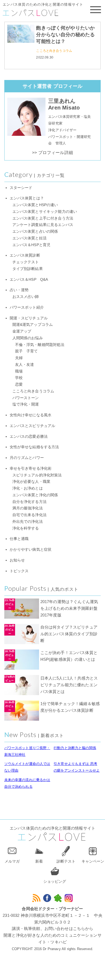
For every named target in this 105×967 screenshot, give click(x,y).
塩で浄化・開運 (25, 404)
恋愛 (19, 384)
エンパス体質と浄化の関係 (35, 495)
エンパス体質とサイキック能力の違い (44, 212)
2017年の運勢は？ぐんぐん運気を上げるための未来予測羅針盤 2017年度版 (71, 608)
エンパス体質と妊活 (29, 238)
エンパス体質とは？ (27, 198)
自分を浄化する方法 (29, 502)
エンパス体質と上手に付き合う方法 (42, 218)
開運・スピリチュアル (29, 318)
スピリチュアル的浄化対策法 (37, 475)
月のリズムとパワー (27, 458)
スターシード (21, 188)
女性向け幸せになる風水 (31, 415)
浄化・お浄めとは (27, 488)
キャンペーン (93, 861)
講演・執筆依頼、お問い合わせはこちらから (52, 928)
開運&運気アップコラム (32, 325)
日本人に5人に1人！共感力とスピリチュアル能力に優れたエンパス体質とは (69, 685)
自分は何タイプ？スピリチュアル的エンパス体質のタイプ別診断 (68, 634)
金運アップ (22, 331)
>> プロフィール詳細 (52, 152)
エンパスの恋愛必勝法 (29, 437)
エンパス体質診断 (25, 255)
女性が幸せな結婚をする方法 (34, 447)
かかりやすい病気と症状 (31, 550)
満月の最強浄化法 (27, 508)
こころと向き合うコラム (54, 51)
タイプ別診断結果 (27, 269)
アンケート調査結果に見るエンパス (42, 225)
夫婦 (19, 358)
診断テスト (66, 861)
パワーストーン (25, 398)
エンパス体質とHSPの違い (35, 205)
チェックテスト (25, 262)
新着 (39, 861)
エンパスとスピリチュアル (32, 426)
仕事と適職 (19, 539)
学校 (19, 378)
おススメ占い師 (25, 297)
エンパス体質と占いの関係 (35, 231)
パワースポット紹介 (27, 307)
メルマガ (12, 861)
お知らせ (17, 560)
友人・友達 (24, 365)
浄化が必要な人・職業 (31, 482)
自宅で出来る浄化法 (29, 515)
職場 (19, 371)
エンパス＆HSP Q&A (29, 280)
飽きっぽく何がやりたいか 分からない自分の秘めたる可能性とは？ (65, 34)
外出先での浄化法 (27, 522)
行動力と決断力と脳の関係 (75, 748)
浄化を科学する (25, 528)
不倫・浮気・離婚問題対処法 (40, 345)
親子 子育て (26, 351)
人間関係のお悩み (27, 338)
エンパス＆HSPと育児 (31, 245)
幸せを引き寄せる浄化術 (31, 468)
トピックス (19, 571)
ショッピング (54, 881)
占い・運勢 (19, 290)
